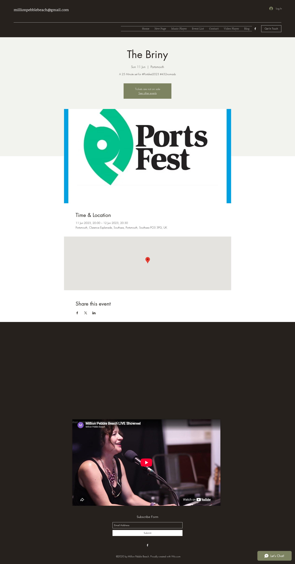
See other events (147, 93)
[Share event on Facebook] (77, 313)
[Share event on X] (85, 313)
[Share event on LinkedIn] (94, 313)
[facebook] (255, 28)
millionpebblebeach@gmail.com (41, 9)
